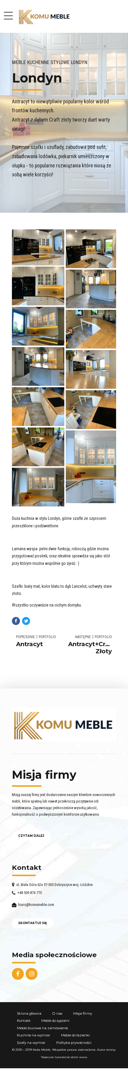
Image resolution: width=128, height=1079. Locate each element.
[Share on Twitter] (26, 621)
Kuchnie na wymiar (33, 1035)
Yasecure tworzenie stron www (64, 1057)
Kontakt (24, 1021)
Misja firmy (82, 1013)
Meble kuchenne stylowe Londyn (49, 62)
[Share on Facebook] (16, 621)
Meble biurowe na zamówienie (42, 1028)
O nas (57, 1013)
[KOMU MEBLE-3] (64, 724)
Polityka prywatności (73, 1043)
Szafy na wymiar (31, 1043)
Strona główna (29, 1013)
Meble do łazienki (75, 1035)
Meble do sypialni (55, 1021)
